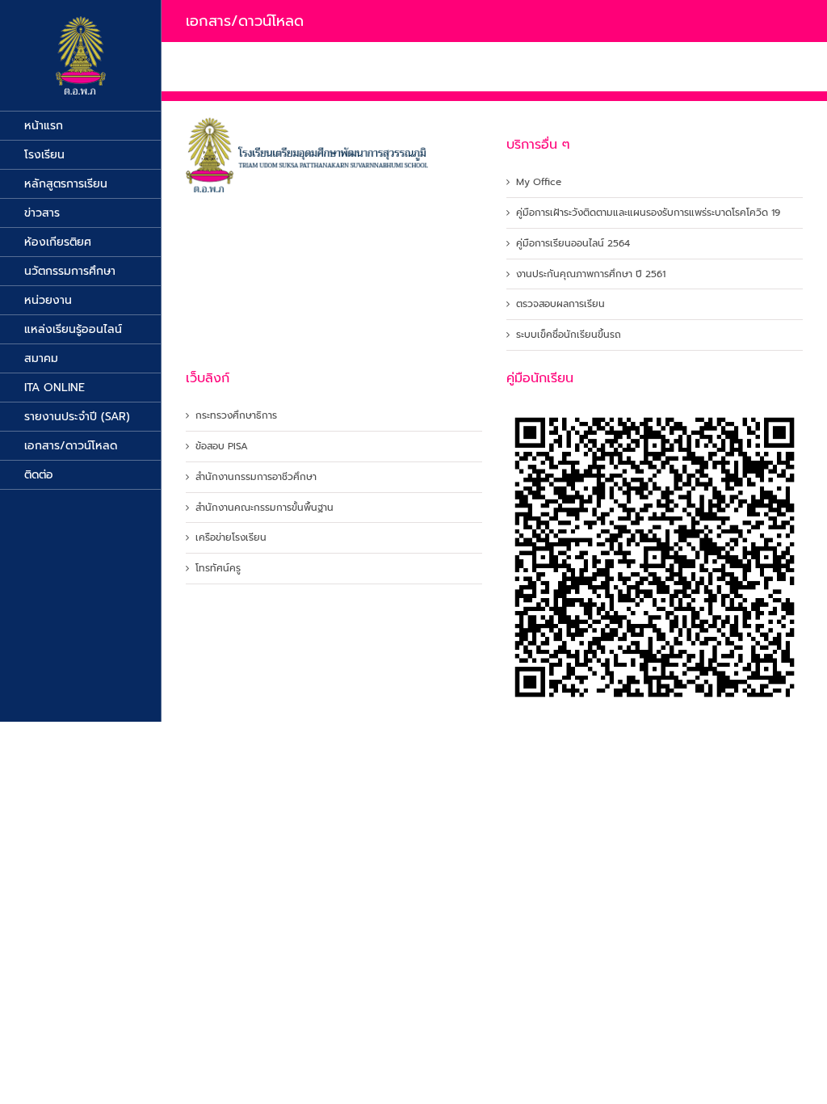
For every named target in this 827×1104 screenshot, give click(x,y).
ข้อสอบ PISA (221, 446)
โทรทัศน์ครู (218, 568)
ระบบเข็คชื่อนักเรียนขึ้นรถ (568, 335)
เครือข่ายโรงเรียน (231, 538)
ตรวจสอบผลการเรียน (560, 304)
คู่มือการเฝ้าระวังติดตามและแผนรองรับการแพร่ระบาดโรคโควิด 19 (648, 213)
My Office (538, 182)
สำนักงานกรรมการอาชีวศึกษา (256, 477)
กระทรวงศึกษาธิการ (236, 416)
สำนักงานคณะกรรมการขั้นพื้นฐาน (264, 508)
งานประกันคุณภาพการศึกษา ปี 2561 (590, 274)
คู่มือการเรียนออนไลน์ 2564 (573, 244)
